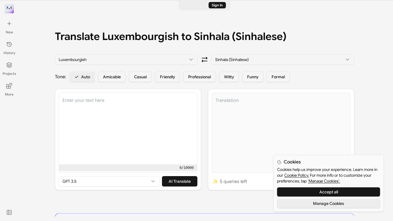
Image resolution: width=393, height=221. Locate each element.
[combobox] (126, 59)
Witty (229, 76)
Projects (9, 73)
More (9, 94)
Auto (85, 76)
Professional (199, 76)
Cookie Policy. (296, 175)
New (9, 32)
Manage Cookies (328, 203)
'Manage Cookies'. (324, 181)
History (9, 53)
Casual (140, 76)
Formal (278, 76)
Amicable (112, 76)
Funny (252, 76)
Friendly (167, 76)
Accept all (328, 192)
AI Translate (180, 181)
